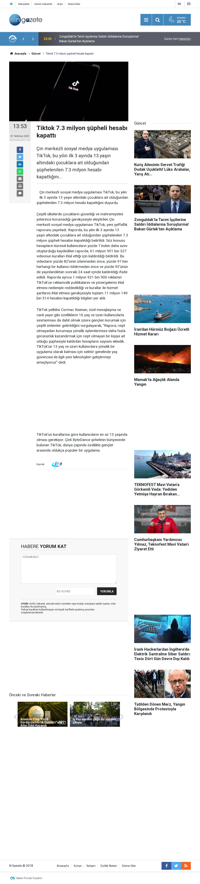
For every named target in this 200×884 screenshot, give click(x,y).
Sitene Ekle (74, 4)
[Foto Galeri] (189, 4)
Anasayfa (63, 866)
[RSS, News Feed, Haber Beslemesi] (186, 866)
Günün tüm (177, 39)
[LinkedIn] (20, 164)
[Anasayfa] (11, 4)
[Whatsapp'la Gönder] (20, 171)
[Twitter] (20, 157)
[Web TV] (179, 4)
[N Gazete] (25, 19)
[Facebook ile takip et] (166, 866)
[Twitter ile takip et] (176, 866)
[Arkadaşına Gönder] (20, 179)
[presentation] (23, 39)
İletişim (91, 866)
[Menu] (146, 20)
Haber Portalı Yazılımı (29, 878)
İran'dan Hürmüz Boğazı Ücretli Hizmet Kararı (89, 39)
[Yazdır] (20, 186)
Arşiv (60, 4)
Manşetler (23, 4)
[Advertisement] (82, 398)
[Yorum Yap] (20, 193)
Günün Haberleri (43, 4)
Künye (78, 866)
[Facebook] (20, 150)
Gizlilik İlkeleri (108, 866)
